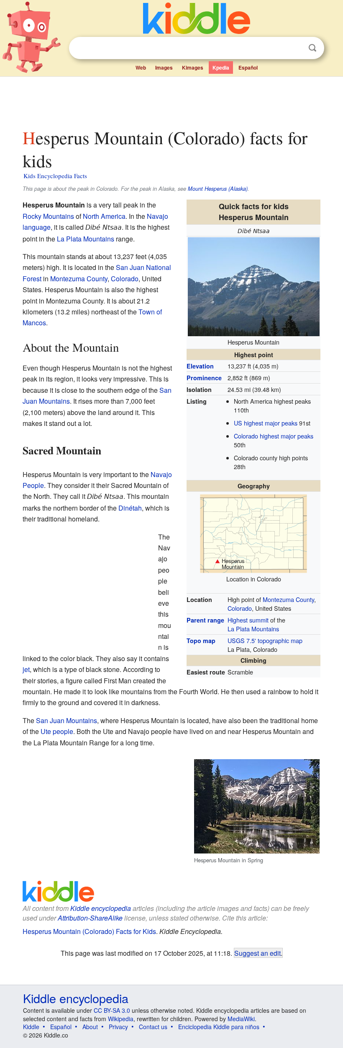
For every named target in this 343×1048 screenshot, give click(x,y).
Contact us (153, 1026)
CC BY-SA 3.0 (112, 1010)
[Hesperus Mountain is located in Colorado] (253, 532)
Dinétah (130, 508)
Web (141, 67)
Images (164, 67)
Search (312, 48)
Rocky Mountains (48, 216)
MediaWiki (241, 1018)
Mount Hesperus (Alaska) (218, 188)
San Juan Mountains (66, 720)
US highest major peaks (265, 422)
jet (26, 669)
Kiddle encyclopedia (75, 997)
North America (104, 216)
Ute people (57, 731)
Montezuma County (288, 599)
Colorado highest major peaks (273, 435)
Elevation (200, 366)
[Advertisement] (172, 100)
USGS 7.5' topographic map (265, 640)
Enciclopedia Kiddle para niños (218, 1026)
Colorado (240, 608)
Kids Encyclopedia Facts (55, 175)
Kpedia (220, 67)
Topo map (201, 640)
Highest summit (248, 619)
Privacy (118, 1026)
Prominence (204, 378)
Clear (295, 48)
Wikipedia (120, 1018)
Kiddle (31, 1026)
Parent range (205, 620)
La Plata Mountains (253, 628)
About (90, 1026)
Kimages (192, 67)
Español (248, 67)
